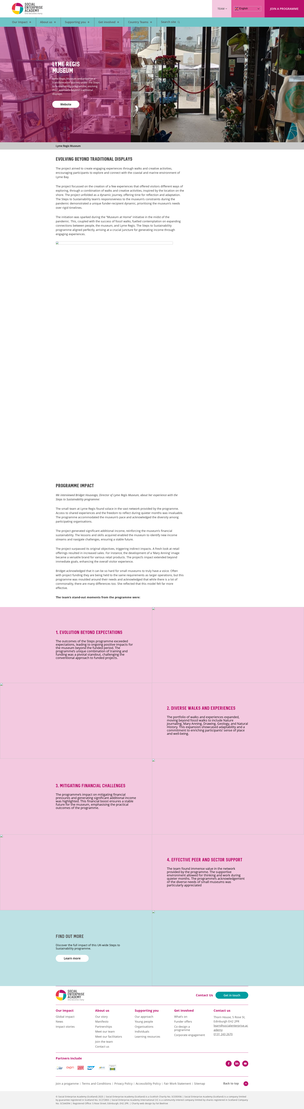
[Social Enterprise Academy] (27, 9)
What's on (180, 1016)
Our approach (144, 1016)
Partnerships (103, 1026)
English (243, 8)
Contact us (102, 1046)
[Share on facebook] (229, 1064)
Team (221, 8)
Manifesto (101, 1021)
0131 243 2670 (223, 1034)
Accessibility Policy (148, 1083)
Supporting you (75, 22)
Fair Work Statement (177, 1083)
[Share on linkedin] (237, 1064)
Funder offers (183, 1021)
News (59, 1021)
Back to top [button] (231, 1083)
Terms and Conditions (96, 1083)
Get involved (106, 22)
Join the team (104, 1041)
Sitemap (199, 1083)
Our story (101, 1016)
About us (46, 22)
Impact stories (65, 1026)
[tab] (71, 146)
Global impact (65, 1016)
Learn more (72, 958)
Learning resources (147, 1036)
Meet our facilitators (108, 1036)
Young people (144, 1021)
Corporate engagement (189, 1035)
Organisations (144, 1026)
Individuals (142, 1031)
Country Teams (138, 22)
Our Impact (20, 22)
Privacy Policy (123, 1083)
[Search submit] (178, 22)
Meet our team (105, 1031)
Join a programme (284, 8)
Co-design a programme (182, 1028)
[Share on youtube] (245, 1064)
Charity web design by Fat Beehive (150, 1103)
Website (65, 104)
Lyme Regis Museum (68, 146)
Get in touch (232, 995)
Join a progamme (67, 1083)
